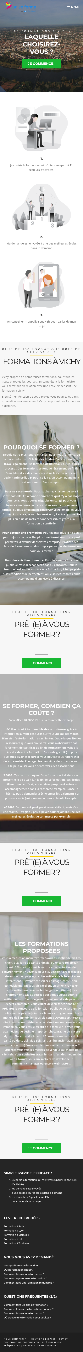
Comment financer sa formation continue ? (28, 1309)
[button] (73, 7)
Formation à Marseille (16, 1235)
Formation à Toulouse (16, 1243)
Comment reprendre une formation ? (25, 1278)
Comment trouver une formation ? (24, 1274)
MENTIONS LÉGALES (43, 1339)
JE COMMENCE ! (42, 64)
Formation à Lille (13, 1239)
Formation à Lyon (14, 1230)
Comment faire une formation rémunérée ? (29, 1282)
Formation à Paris (14, 1226)
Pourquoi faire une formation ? (22, 1265)
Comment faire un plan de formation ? (26, 1304)
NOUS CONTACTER (15, 1339)
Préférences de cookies (39, 1345)
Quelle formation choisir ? (18, 1269)
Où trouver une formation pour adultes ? (27, 1317)
